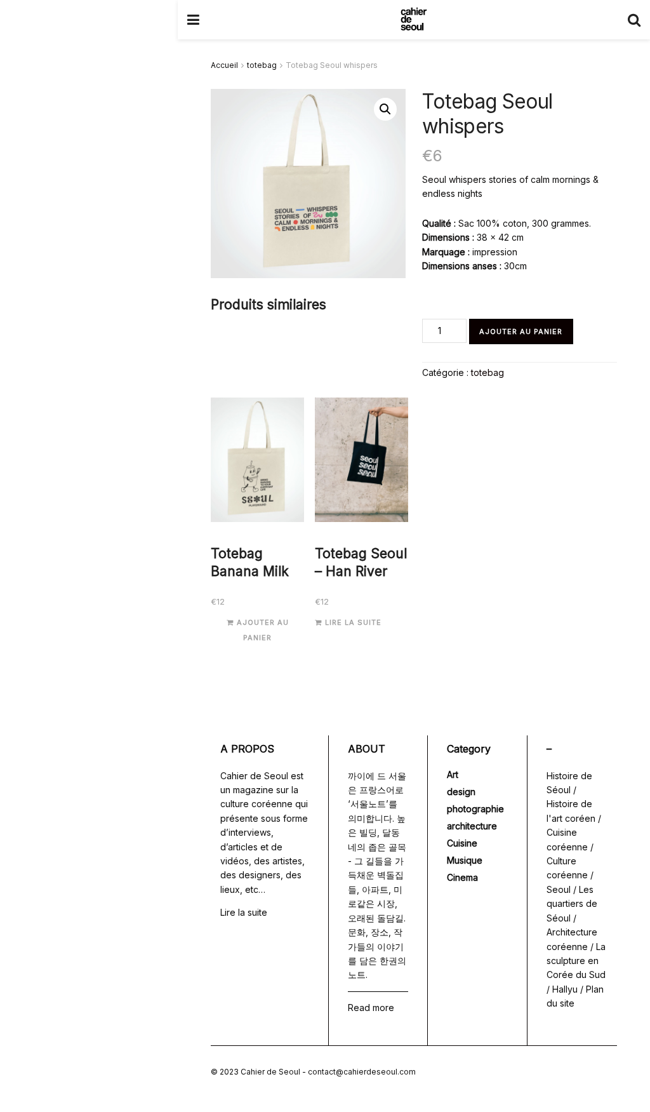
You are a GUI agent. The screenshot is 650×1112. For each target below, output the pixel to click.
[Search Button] (634, 19)
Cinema (462, 877)
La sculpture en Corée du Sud (576, 961)
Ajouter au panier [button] (263, 629)
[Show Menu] (193, 19)
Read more (371, 1007)
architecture (472, 826)
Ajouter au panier (520, 331)
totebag (262, 65)
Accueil (224, 65)
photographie (475, 808)
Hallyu (565, 989)
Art (452, 774)
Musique (464, 860)
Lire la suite (353, 622)
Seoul (559, 889)
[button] (385, 109)
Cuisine (462, 843)
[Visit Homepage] (413, 19)
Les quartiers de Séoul (572, 903)
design (461, 791)
